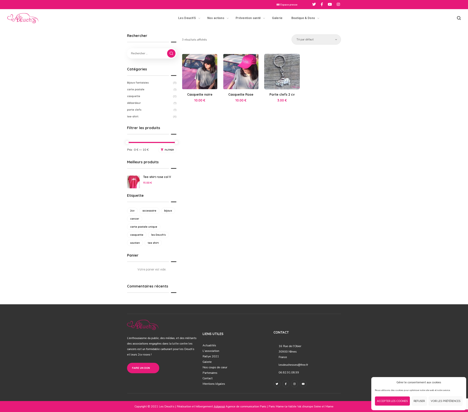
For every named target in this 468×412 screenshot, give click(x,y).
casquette (151, 96)
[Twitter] (276, 383)
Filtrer (169, 149)
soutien (135, 242)
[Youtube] (303, 383)
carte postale (151, 89)
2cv (132, 210)
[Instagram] (294, 383)
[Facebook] (285, 383)
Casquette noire (199, 94)
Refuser (419, 401)
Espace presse (288, 4)
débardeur (151, 103)
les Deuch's (158, 234)
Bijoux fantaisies (151, 82)
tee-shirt (151, 116)
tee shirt (153, 242)
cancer (134, 218)
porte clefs (151, 109)
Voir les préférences (446, 401)
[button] (459, 18)
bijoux (168, 210)
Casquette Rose (240, 94)
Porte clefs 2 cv (282, 94)
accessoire (149, 210)
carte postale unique (143, 226)
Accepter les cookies (392, 401)
